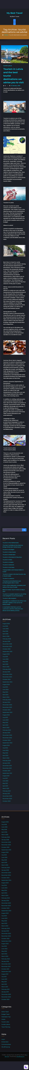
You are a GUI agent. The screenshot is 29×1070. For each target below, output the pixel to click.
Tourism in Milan (7, 559)
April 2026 (5, 633)
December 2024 (7, 674)
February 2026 (7, 639)
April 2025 (5, 664)
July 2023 (5, 717)
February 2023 (7, 730)
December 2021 (7, 765)
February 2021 (7, 791)
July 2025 (5, 656)
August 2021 (6, 775)
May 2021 (5, 783)
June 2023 (5, 720)
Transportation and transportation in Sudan (13, 570)
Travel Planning (5, 1027)
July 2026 (5, 626)
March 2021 (6, 788)
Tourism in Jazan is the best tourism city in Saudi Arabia (14, 575)
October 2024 (7, 679)
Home (6, 35)
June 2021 (5, 781)
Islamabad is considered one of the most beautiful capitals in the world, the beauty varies (14, 602)
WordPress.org (5, 1047)
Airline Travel (5, 1011)
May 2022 (5, 753)
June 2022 (5, 750)
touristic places (7, 65)
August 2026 (6, 623)
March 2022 (6, 758)
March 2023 (6, 727)
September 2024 (7, 682)
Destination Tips (5, 1016)
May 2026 (5, 631)
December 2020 (7, 796)
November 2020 (7, 798)
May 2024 (5, 692)
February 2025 (7, 669)
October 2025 (6, 649)
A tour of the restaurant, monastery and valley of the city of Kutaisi (14, 586)
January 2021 (6, 793)
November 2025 (7, 646)
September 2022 (7, 742)
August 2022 (6, 745)
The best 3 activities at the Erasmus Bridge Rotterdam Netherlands (13, 546)
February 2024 (7, 699)
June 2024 (6, 689)
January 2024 (6, 702)
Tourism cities (5, 1022)
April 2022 (5, 755)
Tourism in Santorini (8, 564)
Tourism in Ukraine (8, 562)
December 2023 (7, 704)
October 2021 (6, 770)
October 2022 (6, 740)
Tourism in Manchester (9, 552)
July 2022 (5, 748)
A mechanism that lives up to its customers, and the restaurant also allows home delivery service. (13, 608)
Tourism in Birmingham (9, 598)
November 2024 (7, 677)
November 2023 (7, 707)
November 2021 (7, 768)
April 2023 (5, 725)
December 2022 (7, 735)
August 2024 (6, 684)
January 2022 (6, 763)
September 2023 (7, 712)
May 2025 (5, 661)
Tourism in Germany (8, 567)
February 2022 (7, 760)
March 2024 (6, 697)
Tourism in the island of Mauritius (12, 557)
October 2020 (7, 801)
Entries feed (4, 1042)
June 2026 (5, 628)
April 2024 (5, 694)
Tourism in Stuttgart (8, 549)
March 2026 (6, 636)
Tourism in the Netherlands (11, 542)
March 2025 (6, 666)
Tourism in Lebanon (8, 578)
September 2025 (7, 651)
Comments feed (6, 1044)
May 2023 (5, 722)
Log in (3, 1039)
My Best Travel (14, 13)
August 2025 (6, 654)
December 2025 (7, 644)
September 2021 (7, 773)
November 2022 (7, 737)
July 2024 (5, 687)
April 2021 (5, 786)
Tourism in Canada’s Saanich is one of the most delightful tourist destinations (14, 594)
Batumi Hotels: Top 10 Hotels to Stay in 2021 (14, 590)
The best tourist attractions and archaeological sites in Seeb (12, 582)
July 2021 (5, 778)
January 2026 (6, 641)
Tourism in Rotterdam (9, 554)
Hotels (3, 1019)
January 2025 (6, 671)
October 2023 (6, 710)
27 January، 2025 (15, 85)
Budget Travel (5, 1014)
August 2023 (6, 715)
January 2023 (6, 732)
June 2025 (5, 659)
